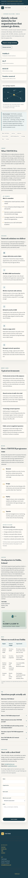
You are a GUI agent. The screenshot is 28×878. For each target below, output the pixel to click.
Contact (7, 139)
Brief (4, 804)
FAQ (3, 139)
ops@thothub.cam (12, 766)
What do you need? (7, 798)
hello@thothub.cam (9, 764)
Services (13, 133)
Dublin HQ (3, 849)
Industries (19, 133)
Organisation (6, 785)
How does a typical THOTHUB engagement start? (12, 732)
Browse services (7, 47)
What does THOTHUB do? (7, 699)
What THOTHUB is (5, 133)
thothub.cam (17, 873)
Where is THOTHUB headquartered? (10, 716)
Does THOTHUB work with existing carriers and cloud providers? (12, 727)
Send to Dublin (14, 819)
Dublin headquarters (15, 136)
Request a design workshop (10, 43)
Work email (5, 791)
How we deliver (5, 136)
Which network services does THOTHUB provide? (11, 721)
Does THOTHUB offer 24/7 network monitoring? (10, 738)
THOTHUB (8, 8)
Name (4, 779)
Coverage (23, 136)
